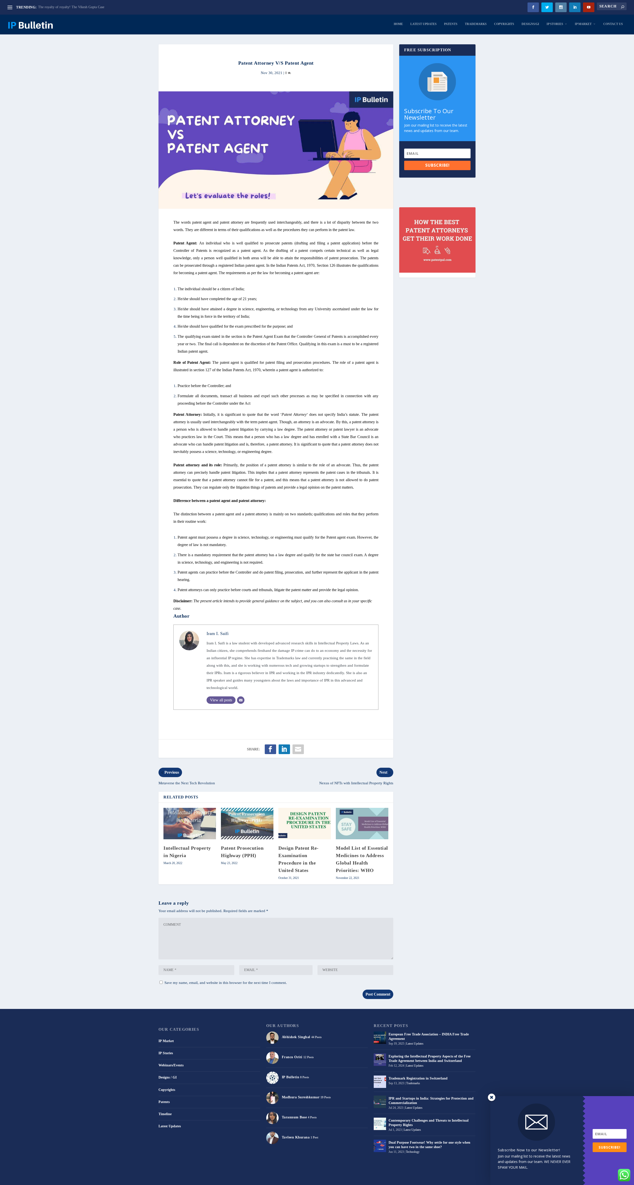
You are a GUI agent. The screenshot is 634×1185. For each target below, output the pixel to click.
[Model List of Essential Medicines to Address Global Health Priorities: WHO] (362, 823)
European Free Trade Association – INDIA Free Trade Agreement (429, 1036)
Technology (413, 1152)
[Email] (240, 700)
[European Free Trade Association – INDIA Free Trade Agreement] (380, 1037)
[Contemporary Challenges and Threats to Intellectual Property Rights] (380, 1124)
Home (398, 24)
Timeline (165, 1114)
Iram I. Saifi (218, 633)
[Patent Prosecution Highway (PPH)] (247, 823)
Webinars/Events (171, 1065)
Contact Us (613, 24)
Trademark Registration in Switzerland (418, 1078)
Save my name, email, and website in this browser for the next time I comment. (225, 983)
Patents (450, 24)
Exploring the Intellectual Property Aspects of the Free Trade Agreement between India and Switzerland (430, 1058)
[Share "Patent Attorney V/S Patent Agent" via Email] (298, 749)
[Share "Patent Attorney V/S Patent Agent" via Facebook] (270, 749)
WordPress (220, 1179)
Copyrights (504, 24)
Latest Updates (423, 24)
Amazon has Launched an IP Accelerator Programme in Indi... (82, 7)
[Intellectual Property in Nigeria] (189, 823)
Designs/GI (530, 24)
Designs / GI (167, 1077)
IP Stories (555, 24)
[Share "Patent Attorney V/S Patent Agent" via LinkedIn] (284, 749)
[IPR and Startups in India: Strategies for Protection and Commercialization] (380, 1102)
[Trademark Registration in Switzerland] (380, 1082)
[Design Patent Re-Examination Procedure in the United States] (304, 823)
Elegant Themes (185, 1179)
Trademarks (476, 24)
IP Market (583, 24)
